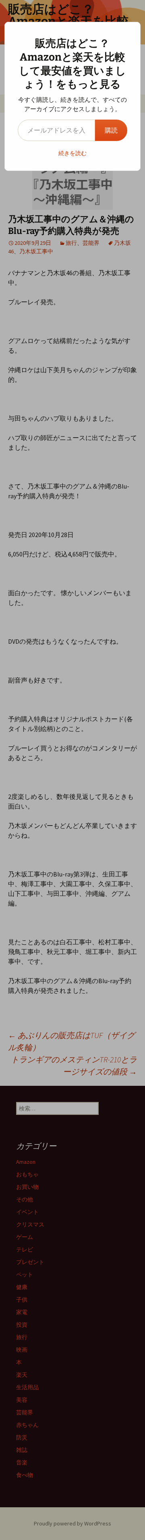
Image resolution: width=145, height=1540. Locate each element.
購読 (111, 130)
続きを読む (72, 153)
